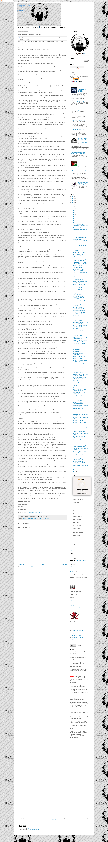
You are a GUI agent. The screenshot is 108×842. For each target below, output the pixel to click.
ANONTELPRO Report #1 (79, 425)
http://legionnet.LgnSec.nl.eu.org (77, 566)
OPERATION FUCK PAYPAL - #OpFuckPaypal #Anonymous (80, 263)
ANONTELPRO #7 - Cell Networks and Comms (78, 409)
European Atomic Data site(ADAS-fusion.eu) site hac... (81, 384)
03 (73, 222)
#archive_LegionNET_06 (79, 120)
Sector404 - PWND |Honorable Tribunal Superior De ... (80, 341)
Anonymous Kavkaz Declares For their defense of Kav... (80, 403)
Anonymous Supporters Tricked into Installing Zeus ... (80, 458)
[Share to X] (44, 516)
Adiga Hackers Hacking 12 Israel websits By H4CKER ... (80, 399)
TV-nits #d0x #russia (77, 267)
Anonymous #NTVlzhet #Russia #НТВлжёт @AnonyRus (80, 301)
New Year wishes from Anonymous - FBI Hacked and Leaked (83, 183)
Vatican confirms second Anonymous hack (78, 335)
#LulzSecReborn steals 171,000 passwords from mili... (80, 233)
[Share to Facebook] (45, 516)
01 (73, 471)
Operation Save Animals (77, 639)
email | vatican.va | (77, 365)
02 (73, 469)
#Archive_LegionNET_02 (78, 110)
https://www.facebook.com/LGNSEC (78, 550)
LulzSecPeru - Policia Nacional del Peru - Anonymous (80, 230)
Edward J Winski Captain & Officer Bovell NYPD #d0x (79, 270)
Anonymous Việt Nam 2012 (79, 356)
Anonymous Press (24, 6)
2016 (73, 198)
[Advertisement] (79, 751)
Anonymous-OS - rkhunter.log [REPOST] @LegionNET (80, 288)
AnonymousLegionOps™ (77, 632)
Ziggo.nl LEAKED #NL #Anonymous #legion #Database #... (78, 256)
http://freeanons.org (74, 600)
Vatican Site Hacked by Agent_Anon (78, 331)
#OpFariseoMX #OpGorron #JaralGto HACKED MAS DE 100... (80, 240)
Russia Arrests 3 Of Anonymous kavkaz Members (80, 396)
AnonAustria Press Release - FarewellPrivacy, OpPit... (79, 250)
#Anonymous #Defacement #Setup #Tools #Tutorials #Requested (79, 171)
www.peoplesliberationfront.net (77, 592)
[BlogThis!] (42, 516)
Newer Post (21, 564)
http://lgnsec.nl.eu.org (55, 831)
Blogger (54, 819)
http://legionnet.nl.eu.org (82, 560)
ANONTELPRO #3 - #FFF (79, 420)
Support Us (54, 27)
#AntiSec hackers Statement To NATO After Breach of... (80, 361)
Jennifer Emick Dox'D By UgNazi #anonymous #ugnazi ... (80, 445)
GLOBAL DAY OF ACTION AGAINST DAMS (79, 313)
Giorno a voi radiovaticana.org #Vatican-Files (80, 368)
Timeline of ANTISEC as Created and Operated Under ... (80, 338)
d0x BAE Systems (77, 328)
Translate (81, 68)
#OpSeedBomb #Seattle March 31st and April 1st (80, 282)
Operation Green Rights (77, 637)
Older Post (64, 564)
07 (73, 214)
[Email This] (41, 516)
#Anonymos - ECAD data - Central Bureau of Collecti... (80, 440)
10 (73, 208)
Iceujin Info (74, 633)
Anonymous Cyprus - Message (80, 363)
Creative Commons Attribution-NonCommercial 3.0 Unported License (58, 828)
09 (73, 210)
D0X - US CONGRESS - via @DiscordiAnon (79, 393)
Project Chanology (45, 27)
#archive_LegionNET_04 (78, 129)
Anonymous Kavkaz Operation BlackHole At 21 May (80, 326)
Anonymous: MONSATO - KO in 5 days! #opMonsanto (80, 246)
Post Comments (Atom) (30, 566)
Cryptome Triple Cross (78, 276)
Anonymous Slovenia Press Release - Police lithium (79, 285)
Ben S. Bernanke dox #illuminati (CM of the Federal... (80, 371)
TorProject (73, 571)
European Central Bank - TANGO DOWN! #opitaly (80, 346)
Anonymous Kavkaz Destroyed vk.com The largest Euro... (80, 259)
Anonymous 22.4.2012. (78, 265)
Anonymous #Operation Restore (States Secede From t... (80, 278)
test (73, 387)
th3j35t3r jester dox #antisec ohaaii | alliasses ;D (79, 378)
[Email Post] (38, 516)
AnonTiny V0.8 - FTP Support (79, 252)
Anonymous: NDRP (77, 227)
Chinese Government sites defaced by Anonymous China (80, 225)
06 (73, 216)
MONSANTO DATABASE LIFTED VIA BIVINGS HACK (80, 466)
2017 (73, 196)
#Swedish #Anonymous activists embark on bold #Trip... (80, 430)
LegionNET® (30, 828)
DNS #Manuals (34, 27)
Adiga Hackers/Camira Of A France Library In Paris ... (79, 308)
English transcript (40, 518)
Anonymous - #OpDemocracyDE (29, 518)
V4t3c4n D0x (76, 443)
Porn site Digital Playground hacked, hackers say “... (79, 390)
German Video (48, 518)
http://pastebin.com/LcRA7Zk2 (35, 512)
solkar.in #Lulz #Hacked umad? (80, 427)
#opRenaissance (77, 349)
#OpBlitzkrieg (62, 27)
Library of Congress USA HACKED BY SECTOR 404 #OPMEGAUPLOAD (82, 140)
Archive (27, 27)
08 (73, 212)
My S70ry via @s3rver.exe (79, 310)
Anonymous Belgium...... (78, 358)
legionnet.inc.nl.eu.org (34, 829)
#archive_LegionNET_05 (79, 101)
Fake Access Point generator (79, 291)
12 (73, 204)
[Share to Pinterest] (46, 516)
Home (42, 564)
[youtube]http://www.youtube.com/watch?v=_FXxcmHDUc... (80, 406)
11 (73, 206)
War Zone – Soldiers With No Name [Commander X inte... (80, 237)
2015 (73, 200)
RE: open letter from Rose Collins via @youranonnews (80, 293)
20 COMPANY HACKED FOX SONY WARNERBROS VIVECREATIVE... (79, 297)
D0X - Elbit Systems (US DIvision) (80, 343)
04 (73, 220)
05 (73, 218)
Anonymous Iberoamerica (77, 630)
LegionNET (21, 27)
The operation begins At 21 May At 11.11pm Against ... (80, 323)
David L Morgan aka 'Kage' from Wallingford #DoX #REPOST (78, 153)
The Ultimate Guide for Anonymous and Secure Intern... (79, 462)
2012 (73, 202)
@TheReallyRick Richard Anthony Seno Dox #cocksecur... (80, 375)
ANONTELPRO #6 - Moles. (79, 412)
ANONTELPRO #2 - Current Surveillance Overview (79, 423)
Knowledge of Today (76, 635)
